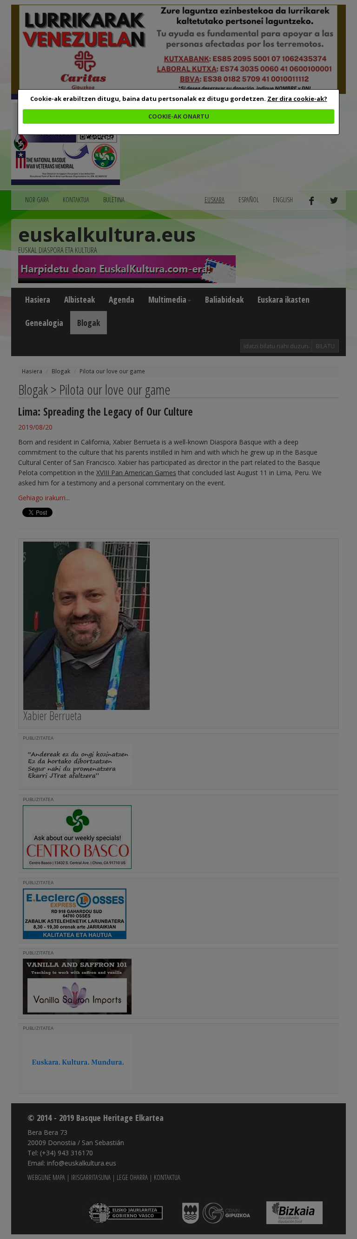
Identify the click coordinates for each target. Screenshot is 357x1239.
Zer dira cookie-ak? (297, 98)
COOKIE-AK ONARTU (178, 116)
